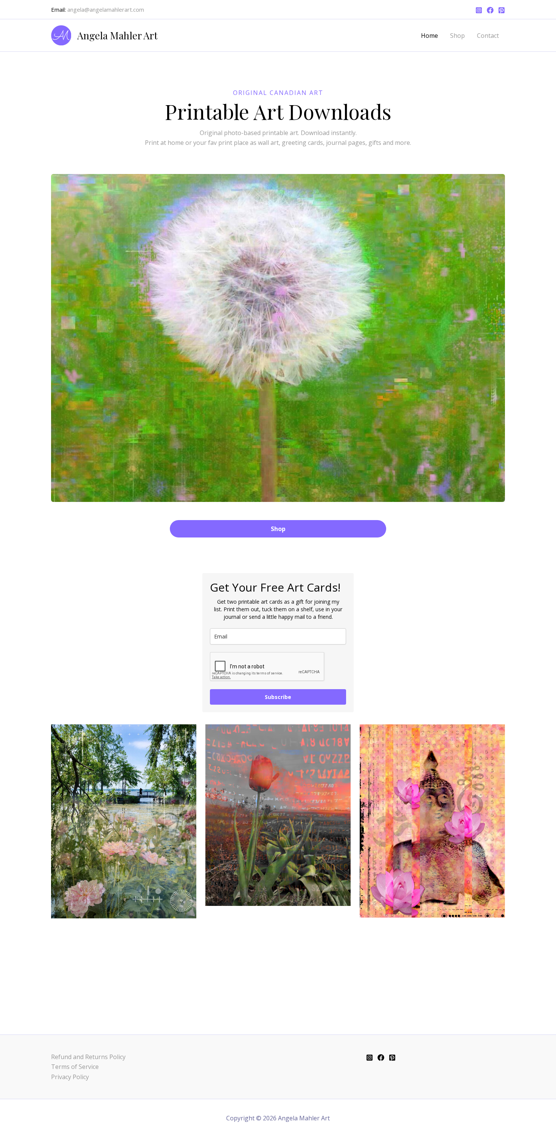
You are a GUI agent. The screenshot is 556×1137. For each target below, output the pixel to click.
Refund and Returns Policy (88, 1057)
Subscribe (278, 697)
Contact (488, 35)
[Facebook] (490, 10)
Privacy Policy (70, 1077)
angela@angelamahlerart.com (105, 9)
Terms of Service (75, 1066)
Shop (457, 35)
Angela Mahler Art (117, 35)
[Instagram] (478, 10)
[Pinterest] (501, 10)
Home (429, 35)
